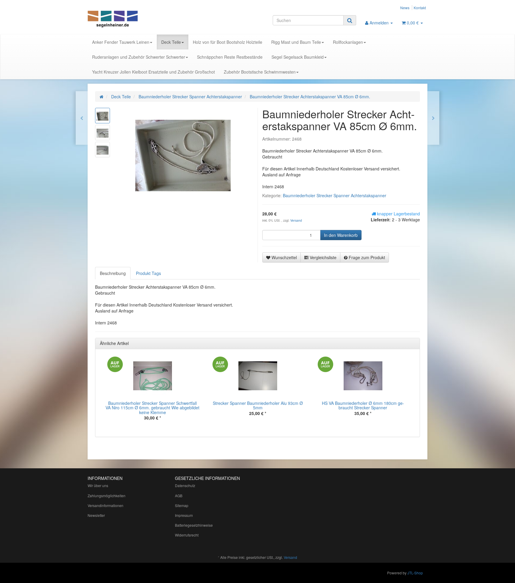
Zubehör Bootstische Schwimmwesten (260, 72)
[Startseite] (101, 97)
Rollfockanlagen (348, 42)
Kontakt (420, 7)
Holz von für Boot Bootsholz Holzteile (227, 42)
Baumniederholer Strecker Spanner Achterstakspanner (334, 195)
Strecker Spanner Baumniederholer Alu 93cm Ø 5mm (258, 405)
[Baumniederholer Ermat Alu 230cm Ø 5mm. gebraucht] (433, 118)
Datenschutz (185, 485)
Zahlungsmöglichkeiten (106, 495)
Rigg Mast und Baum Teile (296, 42)
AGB (178, 495)
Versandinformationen (105, 505)
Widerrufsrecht (186, 534)
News (404, 7)
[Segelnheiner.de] (141, 20)
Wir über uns (98, 485)
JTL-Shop (415, 572)
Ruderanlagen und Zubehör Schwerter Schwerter (138, 57)
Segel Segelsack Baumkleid (298, 57)
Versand (296, 220)
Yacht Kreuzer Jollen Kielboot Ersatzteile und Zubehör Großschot (153, 72)
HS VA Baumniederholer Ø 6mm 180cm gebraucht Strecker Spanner (363, 405)
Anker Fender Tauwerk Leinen (120, 42)
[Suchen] (349, 20)
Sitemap (181, 505)
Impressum (184, 515)
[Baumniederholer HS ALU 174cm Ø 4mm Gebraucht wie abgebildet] (82, 118)
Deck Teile (171, 42)
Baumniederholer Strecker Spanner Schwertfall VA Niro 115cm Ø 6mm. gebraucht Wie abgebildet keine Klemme (152, 407)
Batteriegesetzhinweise (194, 525)
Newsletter (96, 515)
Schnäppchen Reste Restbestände (230, 57)
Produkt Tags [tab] (148, 273)
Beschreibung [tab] (113, 273)
